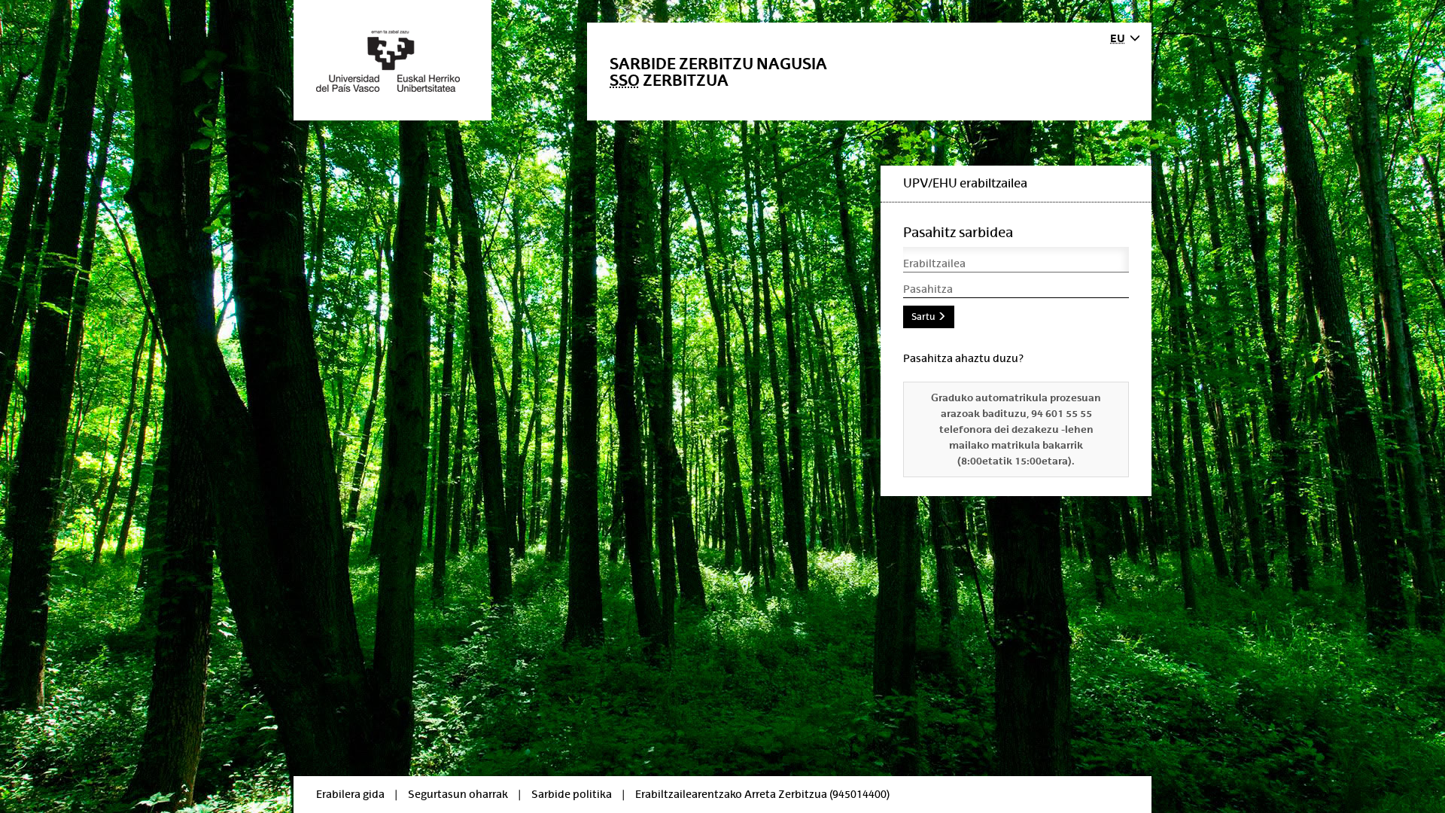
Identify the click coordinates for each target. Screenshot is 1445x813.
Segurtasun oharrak (458, 794)
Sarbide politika (571, 794)
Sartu (924, 317)
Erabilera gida (350, 794)
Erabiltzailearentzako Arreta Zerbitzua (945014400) (762, 794)
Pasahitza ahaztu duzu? (963, 358)
